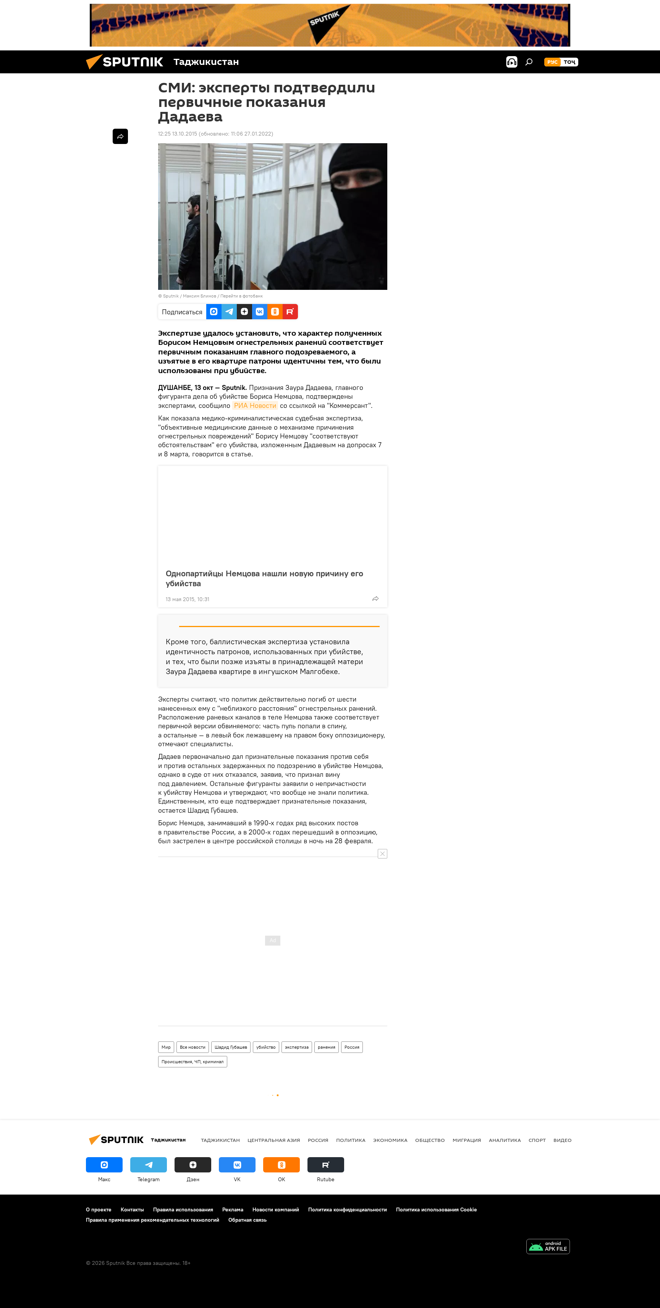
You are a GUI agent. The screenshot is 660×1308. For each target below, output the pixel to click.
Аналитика (505, 1140)
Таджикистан (220, 1140)
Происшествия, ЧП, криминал (193, 1061)
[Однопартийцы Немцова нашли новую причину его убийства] (272, 515)
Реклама (232, 1209)
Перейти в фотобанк (241, 296)
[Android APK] (548, 1247)
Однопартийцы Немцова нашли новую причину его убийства (264, 578)
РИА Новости (255, 405)
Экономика (390, 1140)
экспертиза (297, 1047)
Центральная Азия (273, 1140)
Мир (166, 1047)
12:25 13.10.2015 (177, 133)
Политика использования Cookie (436, 1209)
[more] (375, 598)
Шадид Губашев (231, 1047)
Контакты (132, 1209)
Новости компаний (275, 1209)
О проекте (99, 1209)
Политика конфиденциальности (347, 1209)
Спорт (537, 1140)
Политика (351, 1140)
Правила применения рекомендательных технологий (152, 1219)
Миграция (467, 1140)
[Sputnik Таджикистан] (127, 71)
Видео (562, 1140)
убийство (266, 1047)
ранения (326, 1047)
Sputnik (171, 296)
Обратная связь (247, 1219)
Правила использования (183, 1209)
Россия (352, 1047)
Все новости (192, 1047)
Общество (430, 1140)
